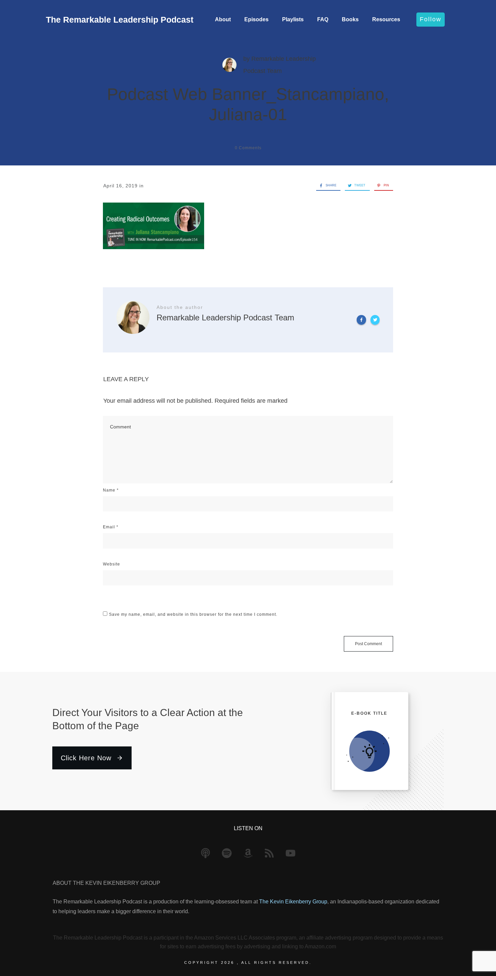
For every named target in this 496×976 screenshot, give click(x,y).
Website (111, 564)
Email (110, 527)
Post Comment (368, 643)
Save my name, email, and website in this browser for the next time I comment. (193, 614)
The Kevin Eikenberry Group (293, 901)
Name (111, 490)
